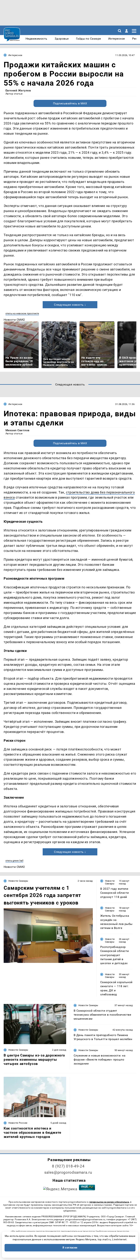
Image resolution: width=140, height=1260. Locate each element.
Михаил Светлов (17, 430)
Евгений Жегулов (18, 90)
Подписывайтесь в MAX (70, 103)
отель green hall (14, 860)
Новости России (17, 1122)
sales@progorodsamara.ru (68, 1172)
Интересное (15, 55)
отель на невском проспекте (22, 313)
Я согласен (70, 1247)
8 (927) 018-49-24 (68, 1166)
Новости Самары (18, 880)
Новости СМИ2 (14, 319)
